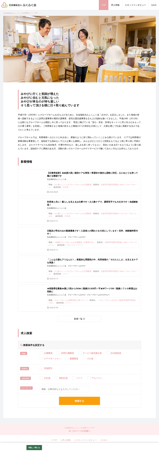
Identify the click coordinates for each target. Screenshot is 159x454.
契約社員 (63, 378)
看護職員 (74, 358)
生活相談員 (116, 353)
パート (79, 378)
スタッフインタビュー (135, 4)
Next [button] (151, 49)
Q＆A (153, 4)
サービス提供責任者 (92, 353)
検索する (79, 400)
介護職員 (48, 353)
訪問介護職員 (67, 353)
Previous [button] (8, 49)
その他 (90, 358)
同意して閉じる (34, 447)
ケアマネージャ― (52, 358)
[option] (79, 49)
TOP (103, 4)
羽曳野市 (48, 368)
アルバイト (97, 378)
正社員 (47, 378)
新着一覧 (78, 318)
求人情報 (115, 4)
